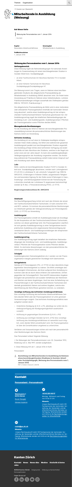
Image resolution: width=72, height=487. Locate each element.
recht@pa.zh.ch (21, 426)
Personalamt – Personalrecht (29, 382)
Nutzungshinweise (19, 472)
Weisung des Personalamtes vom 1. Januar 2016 (34, 34)
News (25, 463)
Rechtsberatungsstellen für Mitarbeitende (54, 415)
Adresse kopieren (21, 402)
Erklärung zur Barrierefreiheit (51, 470)
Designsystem (36, 470)
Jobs (16, 465)
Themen (17, 3)
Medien (44, 463)
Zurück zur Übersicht (24, 9)
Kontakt (19, 38)
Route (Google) (20, 399)
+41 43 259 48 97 (48, 393)
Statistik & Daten (57, 463)
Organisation (28, 3)
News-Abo (34, 463)
